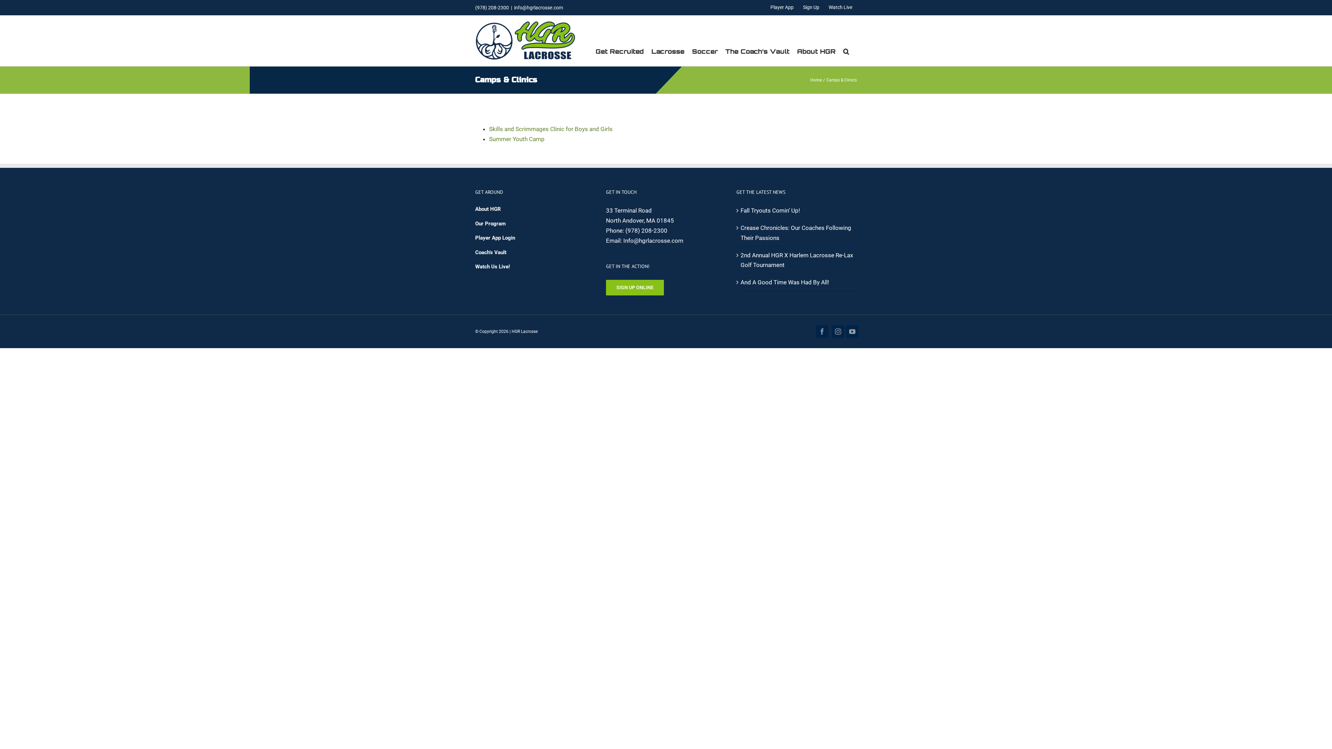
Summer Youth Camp (517, 139)
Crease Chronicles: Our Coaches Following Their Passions (796, 232)
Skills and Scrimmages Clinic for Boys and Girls (551, 129)
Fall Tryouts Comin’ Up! (770, 210)
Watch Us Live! (492, 267)
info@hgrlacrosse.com (538, 7)
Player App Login (495, 238)
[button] (846, 51)
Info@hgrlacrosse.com (653, 240)
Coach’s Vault (490, 252)
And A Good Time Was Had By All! (785, 282)
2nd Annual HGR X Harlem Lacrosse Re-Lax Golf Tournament (797, 260)
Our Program (490, 224)
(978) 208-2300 (646, 230)
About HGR (488, 209)
